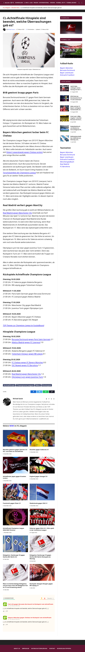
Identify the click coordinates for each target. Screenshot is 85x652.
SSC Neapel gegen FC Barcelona (25, 365)
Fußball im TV (60, 2)
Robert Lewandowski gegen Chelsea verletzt (24, 152)
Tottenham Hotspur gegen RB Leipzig (27, 354)
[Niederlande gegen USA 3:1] (42, 492)
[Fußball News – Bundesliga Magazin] (6, 2)
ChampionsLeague (25, 385)
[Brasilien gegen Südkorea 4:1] (42, 438)
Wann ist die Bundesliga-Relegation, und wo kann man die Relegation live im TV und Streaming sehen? (15, 585)
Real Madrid (64, 164)
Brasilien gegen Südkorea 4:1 (39, 450)
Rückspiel (46, 385)
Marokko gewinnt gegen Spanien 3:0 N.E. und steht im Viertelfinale (15, 450)
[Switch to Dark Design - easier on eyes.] (82, 2)
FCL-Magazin (6, 7)
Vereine (52, 2)
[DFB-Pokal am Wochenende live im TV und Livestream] (64, 98)
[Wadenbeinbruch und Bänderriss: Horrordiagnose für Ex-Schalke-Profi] (64, 128)
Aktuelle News (15, 7)
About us (17, 648)
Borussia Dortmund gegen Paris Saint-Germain (31, 339)
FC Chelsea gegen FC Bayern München (27, 362)
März (38, 385)
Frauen (36, 2)
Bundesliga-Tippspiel (64, 648)
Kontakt (52, 648)
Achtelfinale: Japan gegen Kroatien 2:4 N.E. (14, 477)
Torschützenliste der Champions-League (19, 173)
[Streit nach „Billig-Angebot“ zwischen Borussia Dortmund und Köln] (64, 118)
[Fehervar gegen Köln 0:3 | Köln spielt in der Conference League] (42, 517)
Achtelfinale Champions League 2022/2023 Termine (13, 529)
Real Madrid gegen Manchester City (17, 213)
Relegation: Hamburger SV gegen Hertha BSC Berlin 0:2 (14, 556)
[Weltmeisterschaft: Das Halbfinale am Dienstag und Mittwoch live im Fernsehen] (64, 138)
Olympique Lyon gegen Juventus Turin (27, 377)
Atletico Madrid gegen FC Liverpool (26, 342)
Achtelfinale (9, 385)
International (44, 2)
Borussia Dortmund (67, 70)
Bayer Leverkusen (66, 73)
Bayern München (66, 68)
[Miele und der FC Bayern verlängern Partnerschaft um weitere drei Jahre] (64, 108)
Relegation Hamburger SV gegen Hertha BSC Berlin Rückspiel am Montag (40, 557)
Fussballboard (71, 2)
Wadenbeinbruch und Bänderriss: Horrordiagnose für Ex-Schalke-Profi (76, 128)
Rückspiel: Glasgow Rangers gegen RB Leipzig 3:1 (41, 584)
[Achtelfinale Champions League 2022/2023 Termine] (15, 517)
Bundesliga (19, 2)
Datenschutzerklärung (39, 648)
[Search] (79, 3)
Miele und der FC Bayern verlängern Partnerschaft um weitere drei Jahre (75, 108)
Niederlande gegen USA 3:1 (38, 503)
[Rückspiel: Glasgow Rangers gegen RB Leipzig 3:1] (42, 572)
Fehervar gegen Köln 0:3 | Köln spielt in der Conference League (42, 529)
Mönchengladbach (67, 162)
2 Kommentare (30, 29)
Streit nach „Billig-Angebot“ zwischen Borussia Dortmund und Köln (76, 118)
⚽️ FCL (12, 2)
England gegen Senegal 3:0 (38, 476)
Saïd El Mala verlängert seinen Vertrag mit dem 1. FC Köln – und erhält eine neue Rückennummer (76, 87)
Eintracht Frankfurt (67, 75)
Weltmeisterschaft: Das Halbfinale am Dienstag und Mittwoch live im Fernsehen (75, 138)
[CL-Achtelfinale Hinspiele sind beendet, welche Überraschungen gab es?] (29, 67)
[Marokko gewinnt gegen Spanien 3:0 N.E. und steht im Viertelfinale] (15, 438)
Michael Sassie (11, 29)
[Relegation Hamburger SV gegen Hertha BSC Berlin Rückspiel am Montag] (42, 543)
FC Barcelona (65, 166)
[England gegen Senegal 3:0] (42, 465)
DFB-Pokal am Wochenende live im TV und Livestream (76, 97)
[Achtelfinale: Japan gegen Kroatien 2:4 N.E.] (15, 465)
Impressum (25, 648)
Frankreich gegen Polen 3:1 (12, 503)
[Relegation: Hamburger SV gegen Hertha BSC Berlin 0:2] (15, 543)
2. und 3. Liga (28, 2)
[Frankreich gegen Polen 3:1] (15, 492)
